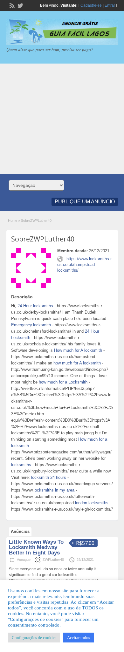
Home (12, 220)
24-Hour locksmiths (35, 305)
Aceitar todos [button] (78, 637)
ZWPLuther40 (53, 559)
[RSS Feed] (11, 5)
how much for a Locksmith (63, 382)
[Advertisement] (62, 119)
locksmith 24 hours (48, 477)
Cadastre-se (91, 5)
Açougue (24, 559)
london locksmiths (91, 502)
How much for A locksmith (78, 350)
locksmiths (21, 464)
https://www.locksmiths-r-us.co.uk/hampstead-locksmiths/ (85, 264)
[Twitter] (19, 5)
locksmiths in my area (54, 490)
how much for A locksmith (77, 363)
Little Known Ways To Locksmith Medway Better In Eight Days (36, 547)
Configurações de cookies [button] (34, 637)
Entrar (110, 5)
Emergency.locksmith (31, 325)
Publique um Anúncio (85, 201)
